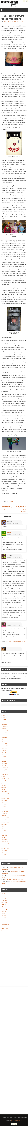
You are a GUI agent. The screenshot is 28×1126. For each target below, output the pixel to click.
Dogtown (3, 904)
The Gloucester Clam (9, 2)
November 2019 (5, 748)
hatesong (3, 911)
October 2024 (4, 724)
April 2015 (3, 833)
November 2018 (5, 759)
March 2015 (4, 835)
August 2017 (4, 780)
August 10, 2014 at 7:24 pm (13, 625)
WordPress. (20, 1120)
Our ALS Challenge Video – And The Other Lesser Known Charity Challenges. (21, 509)
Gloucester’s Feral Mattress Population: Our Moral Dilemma (7, 508)
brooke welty (4, 900)
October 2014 (4, 846)
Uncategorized (21, 21)
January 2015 (4, 839)
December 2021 (4, 728)
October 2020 (4, 737)
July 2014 (3, 852)
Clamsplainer (4, 902)
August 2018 (4, 763)
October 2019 (4, 750)
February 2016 (4, 811)
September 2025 (5, 717)
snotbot (3, 926)
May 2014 (3, 857)
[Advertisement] (12, 949)
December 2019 (4, 746)
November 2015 (5, 817)
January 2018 (4, 770)
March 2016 (4, 809)
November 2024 (5, 722)
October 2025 (4, 715)
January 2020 (4, 743)
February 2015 (4, 837)
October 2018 (4, 761)
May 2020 (3, 741)
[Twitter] (27, 1)
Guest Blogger (4, 909)
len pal (2, 919)
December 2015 (4, 815)
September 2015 (5, 822)
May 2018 (3, 765)
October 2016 (4, 796)
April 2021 (3, 735)
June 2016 (3, 804)
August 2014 (4, 850)
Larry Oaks (3, 917)
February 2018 (4, 767)
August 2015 (4, 824)
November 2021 (5, 730)
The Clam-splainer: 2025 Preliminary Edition (13, 879)
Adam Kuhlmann (5, 893)
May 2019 (3, 754)
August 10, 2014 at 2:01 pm (13, 523)
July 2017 (3, 783)
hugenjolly (9, 532)
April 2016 (3, 807)
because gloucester (5, 898)
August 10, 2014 (12, 21)
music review (4, 922)
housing (3, 913)
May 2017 (3, 785)
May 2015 (3, 830)
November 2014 (5, 844)
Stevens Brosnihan (5, 930)
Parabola (13, 1120)
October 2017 (4, 776)
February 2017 (4, 789)
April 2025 (3, 720)
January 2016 (4, 813)
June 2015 (3, 828)
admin (4, 21)
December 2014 (4, 841)
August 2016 (4, 800)
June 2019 (3, 752)
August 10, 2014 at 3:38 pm (13, 557)
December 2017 (4, 772)
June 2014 (3, 854)
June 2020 (3, 739)
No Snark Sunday (5, 924)
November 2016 (5, 794)
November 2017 (5, 774)
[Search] (25, 705)
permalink (11, 501)
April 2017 (3, 787)
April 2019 (3, 756)
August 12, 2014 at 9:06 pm (13, 649)
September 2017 (5, 778)
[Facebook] (24, 1)
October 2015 (4, 820)
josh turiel (3, 915)
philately (7, 50)
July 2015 (3, 826)
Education (3, 906)
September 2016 (5, 798)
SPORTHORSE (4, 928)
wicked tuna (4, 935)
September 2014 (5, 848)
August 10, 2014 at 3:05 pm (13, 534)
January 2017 (4, 791)
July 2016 (3, 802)
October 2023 (4, 726)
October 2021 (4, 733)
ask (2, 896)
